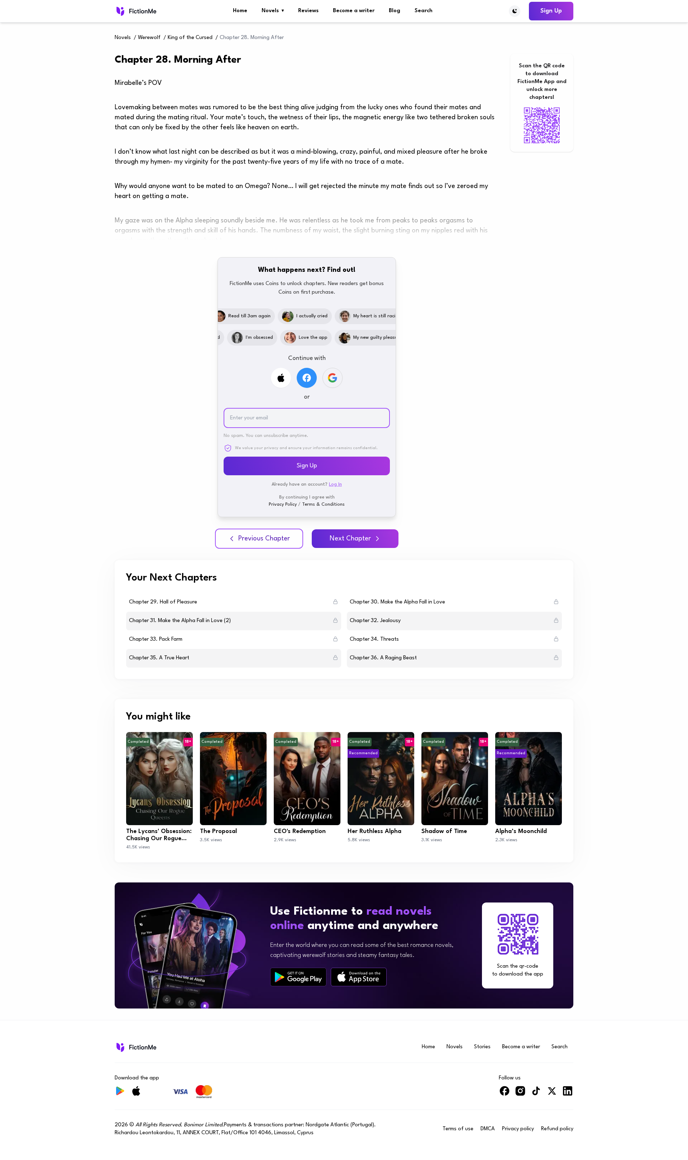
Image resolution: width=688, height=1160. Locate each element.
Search (424, 11)
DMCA (488, 1129)
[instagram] (520, 1094)
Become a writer (353, 11)
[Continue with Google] (332, 378)
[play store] (298, 977)
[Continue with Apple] (281, 378)
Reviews (308, 11)
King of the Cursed (190, 37)
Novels (273, 11)
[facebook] (504, 1094)
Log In (335, 484)
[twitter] (552, 1094)
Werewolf (149, 37)
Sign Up (551, 11)
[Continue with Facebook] (307, 378)
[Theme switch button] (514, 11)
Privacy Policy (283, 504)
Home (240, 11)
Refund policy (557, 1129)
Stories (482, 1047)
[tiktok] (536, 1094)
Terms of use (458, 1129)
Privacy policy (518, 1129)
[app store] (359, 977)
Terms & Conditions (323, 504)
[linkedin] (567, 1094)
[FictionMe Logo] (136, 1047)
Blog (394, 11)
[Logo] (136, 11)
